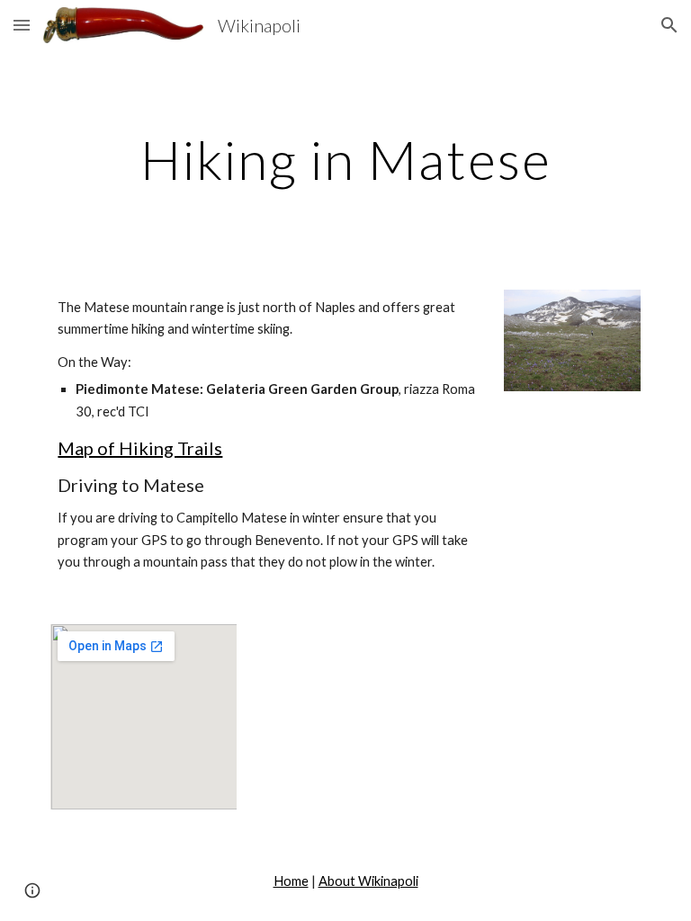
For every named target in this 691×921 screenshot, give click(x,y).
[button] (21, 24)
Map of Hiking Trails (140, 448)
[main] (345, 159)
